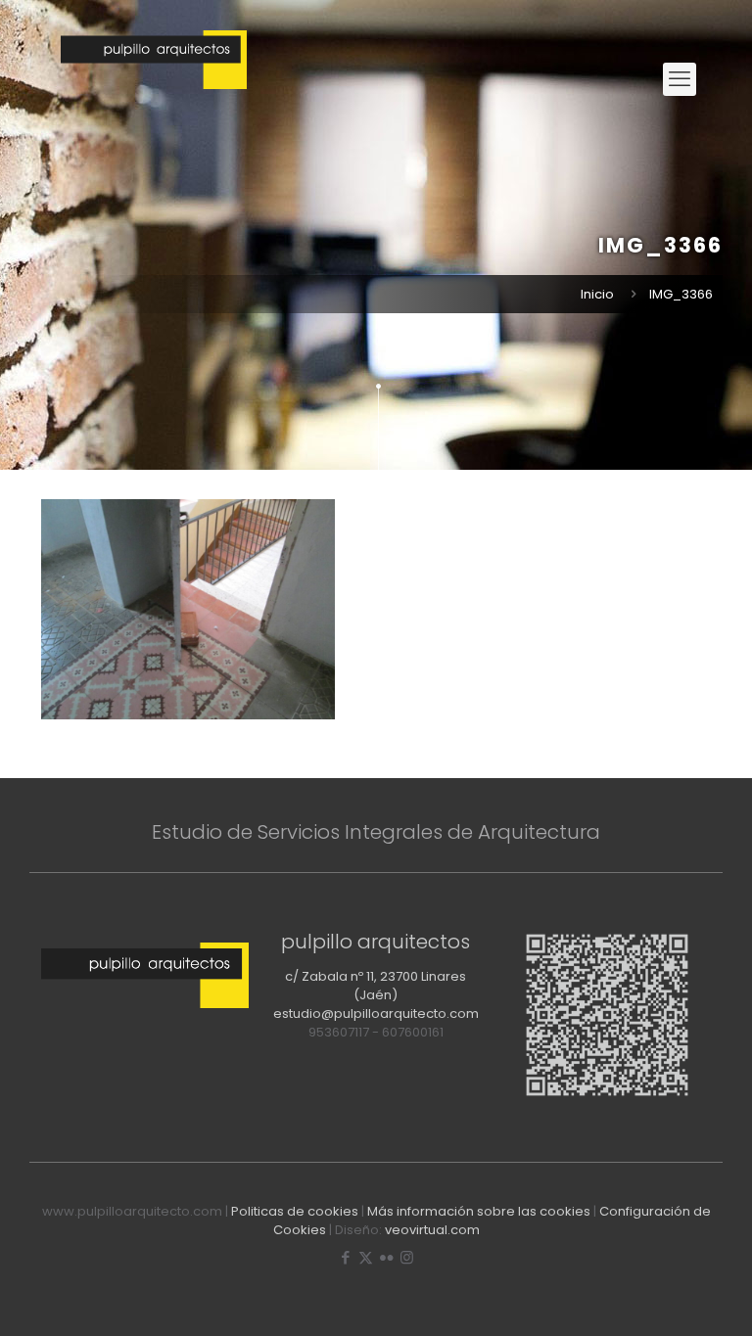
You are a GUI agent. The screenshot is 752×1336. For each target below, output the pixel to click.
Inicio (597, 294)
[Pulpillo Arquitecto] (154, 79)
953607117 (338, 1032)
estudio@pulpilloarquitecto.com (376, 1013)
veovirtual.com (432, 1230)
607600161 (413, 1032)
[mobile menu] (679, 79)
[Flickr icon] (386, 1257)
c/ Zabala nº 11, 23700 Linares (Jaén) (375, 985)
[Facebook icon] (345, 1257)
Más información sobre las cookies (478, 1211)
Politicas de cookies (294, 1211)
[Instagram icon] (407, 1257)
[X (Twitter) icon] (365, 1257)
